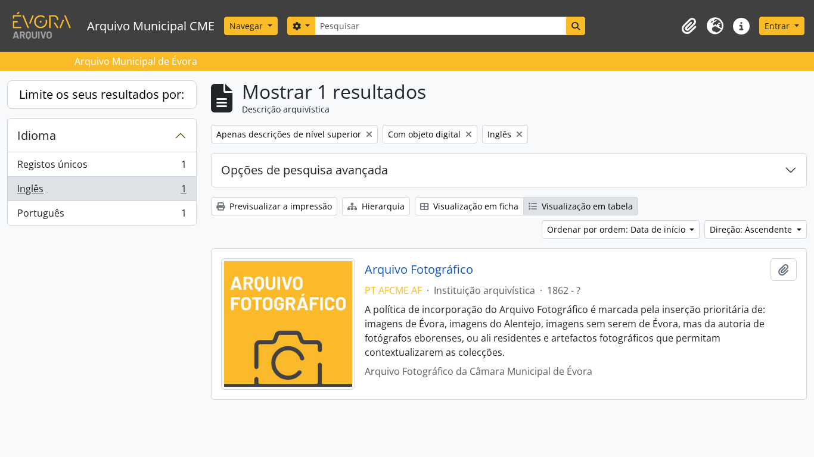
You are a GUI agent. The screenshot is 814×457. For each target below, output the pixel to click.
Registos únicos (102, 167)
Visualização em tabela (586, 206)
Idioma (36, 135)
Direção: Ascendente (752, 229)
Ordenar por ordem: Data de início (617, 229)
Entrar (778, 26)
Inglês (102, 191)
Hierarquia (382, 206)
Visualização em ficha (474, 206)
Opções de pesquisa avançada (304, 170)
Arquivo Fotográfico (419, 269)
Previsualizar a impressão (279, 206)
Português (102, 215)
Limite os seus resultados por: (101, 94)
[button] (689, 26)
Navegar (247, 26)
